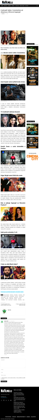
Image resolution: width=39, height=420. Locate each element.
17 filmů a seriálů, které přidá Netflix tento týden (20, 305)
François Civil (11, 297)
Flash (7, 297)
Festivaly (26, 5)
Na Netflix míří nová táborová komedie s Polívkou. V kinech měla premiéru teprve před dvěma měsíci (19, 403)
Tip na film (17, 5)
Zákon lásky (20, 299)
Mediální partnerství (21, 416)
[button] (37, 5)
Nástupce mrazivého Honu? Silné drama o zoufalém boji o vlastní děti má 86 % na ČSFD (19, 407)
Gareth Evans (16, 297)
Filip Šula (3, 13)
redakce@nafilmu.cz (4, 397)
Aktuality (5, 5)
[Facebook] (1, 400)
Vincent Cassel (10, 299)
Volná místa (33, 416)
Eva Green (16, 296)
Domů (2, 5)
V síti (6, 299)
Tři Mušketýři (3, 299)
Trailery (13, 5)
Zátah (23, 299)
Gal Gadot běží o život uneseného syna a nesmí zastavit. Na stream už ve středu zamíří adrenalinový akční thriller (19, 399)
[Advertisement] (13, 22)
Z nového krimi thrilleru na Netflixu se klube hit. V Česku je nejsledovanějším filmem (19, 411)
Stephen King (11, 298)
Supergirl (15, 298)
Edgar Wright (12, 296)
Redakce (28, 416)
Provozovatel (8, 416)
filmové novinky (3, 297)
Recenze (9, 5)
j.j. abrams (20, 297)
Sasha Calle (6, 298)
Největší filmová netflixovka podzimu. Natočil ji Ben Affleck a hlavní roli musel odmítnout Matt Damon (19, 394)
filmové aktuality (21, 296)
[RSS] (6, 400)
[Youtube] (11, 400)
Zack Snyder (15, 299)
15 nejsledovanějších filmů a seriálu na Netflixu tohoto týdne (6, 305)
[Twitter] (8, 400)
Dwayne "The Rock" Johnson (5, 296)
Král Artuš (2, 298)
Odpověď (5, 354)
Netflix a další (22, 5)
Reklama (14, 416)
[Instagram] (4, 400)
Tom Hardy (19, 298)
